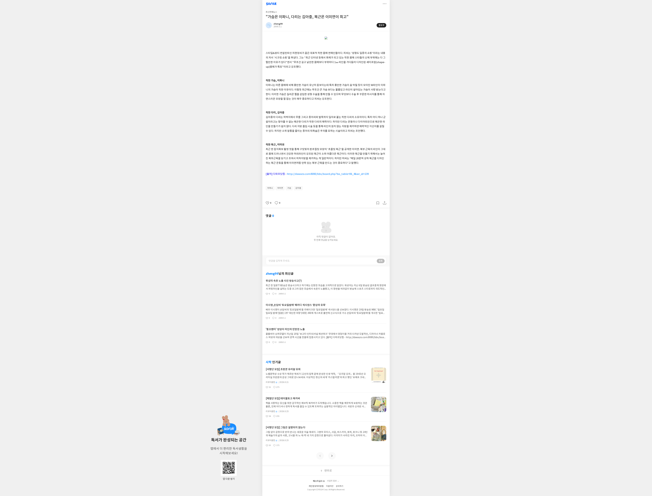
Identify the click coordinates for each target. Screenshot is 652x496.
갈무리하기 (377, 203)
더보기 (384, 3)
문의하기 (339, 486)
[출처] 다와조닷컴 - (317, 174)
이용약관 (329, 486)
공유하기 (384, 203)
